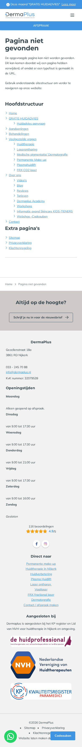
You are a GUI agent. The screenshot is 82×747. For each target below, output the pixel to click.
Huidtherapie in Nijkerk (41, 569)
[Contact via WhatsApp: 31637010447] (10, 736)
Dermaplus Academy (31, 201)
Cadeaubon (63, 736)
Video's (22, 180)
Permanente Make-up (31, 160)
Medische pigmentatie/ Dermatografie (42, 154)
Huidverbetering (41, 574)
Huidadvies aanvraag (31, 123)
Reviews (22, 191)
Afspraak (41, 25)
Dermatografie (41, 600)
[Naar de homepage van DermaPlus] (19, 15)
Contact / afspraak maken (41, 605)
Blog (20, 185)
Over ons (15, 175)
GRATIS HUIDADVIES (23, 118)
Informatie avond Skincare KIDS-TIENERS (45, 211)
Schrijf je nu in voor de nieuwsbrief (37, 317)
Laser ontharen (41, 584)
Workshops (24, 206)
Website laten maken (33, 738)
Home (13, 113)
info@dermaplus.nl (18, 372)
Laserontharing (27, 149)
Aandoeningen (18, 129)
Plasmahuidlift (26, 165)
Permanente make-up (41, 564)
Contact (14, 222)
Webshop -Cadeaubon (32, 216)
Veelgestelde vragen (22, 139)
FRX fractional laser (41, 595)
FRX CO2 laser (27, 170)
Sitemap (14, 238)
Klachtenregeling (20, 248)
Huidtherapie (25, 144)
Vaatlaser (41, 589)
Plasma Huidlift (41, 579)
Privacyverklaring (20, 243)
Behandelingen (19, 134)
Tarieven (22, 196)
